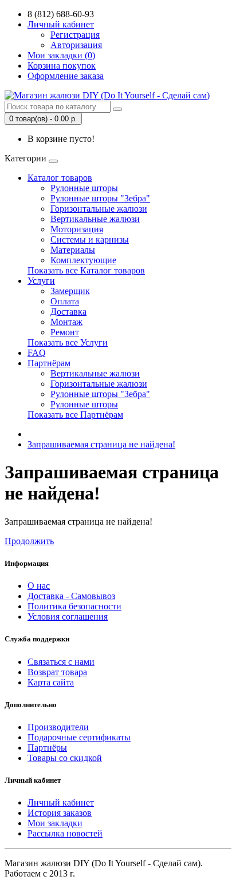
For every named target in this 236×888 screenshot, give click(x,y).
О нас (38, 585)
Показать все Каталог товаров (86, 270)
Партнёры (47, 747)
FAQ (36, 353)
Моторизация (76, 229)
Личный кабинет (60, 802)
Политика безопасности (74, 606)
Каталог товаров (59, 178)
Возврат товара (57, 672)
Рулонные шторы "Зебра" (100, 198)
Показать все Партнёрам (75, 414)
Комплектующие (83, 260)
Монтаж (66, 322)
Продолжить (29, 541)
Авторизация (76, 45)
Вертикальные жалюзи (95, 219)
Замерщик (70, 291)
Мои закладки (54, 823)
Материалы (72, 250)
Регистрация (75, 34)
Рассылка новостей (65, 833)
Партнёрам (48, 363)
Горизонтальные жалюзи (98, 208)
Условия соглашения (67, 616)
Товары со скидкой (64, 758)
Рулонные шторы (84, 188)
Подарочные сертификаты (79, 737)
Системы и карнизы (89, 239)
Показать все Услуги (67, 342)
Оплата (64, 301)
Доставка (68, 311)
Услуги (41, 281)
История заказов (59, 813)
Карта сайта (50, 682)
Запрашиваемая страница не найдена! (101, 444)
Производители (58, 727)
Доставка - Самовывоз (71, 596)
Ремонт (64, 332)
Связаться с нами (61, 662)
